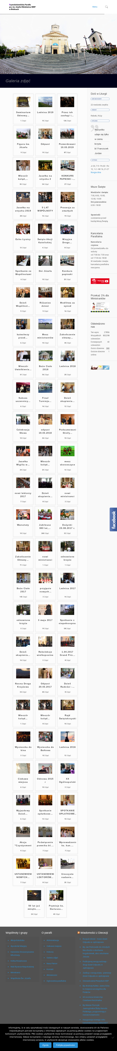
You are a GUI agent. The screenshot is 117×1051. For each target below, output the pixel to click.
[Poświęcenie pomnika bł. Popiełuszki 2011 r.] (45, 836)
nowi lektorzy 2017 (23, 495)
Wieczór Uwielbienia (23, 368)
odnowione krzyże (67, 558)
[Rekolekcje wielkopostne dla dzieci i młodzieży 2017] (45, 646)
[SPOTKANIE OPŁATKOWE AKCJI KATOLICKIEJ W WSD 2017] (67, 805)
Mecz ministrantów (45, 336)
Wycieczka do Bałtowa (45, 748)
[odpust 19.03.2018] (45, 424)
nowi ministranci (67, 495)
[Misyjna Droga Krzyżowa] (67, 233)
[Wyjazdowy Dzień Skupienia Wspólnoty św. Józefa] (23, 805)
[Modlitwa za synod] (67, 297)
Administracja (53, 940)
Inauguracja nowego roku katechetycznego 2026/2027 (95, 1021)
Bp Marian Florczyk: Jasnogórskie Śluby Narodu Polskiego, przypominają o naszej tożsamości (95, 1010)
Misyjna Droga (67, 241)
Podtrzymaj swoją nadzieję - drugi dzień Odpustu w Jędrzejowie (95, 964)
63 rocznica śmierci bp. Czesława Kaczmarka (93, 998)
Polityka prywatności (65, 1045)
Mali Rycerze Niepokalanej (22, 967)
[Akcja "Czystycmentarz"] (23, 836)
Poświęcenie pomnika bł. (45, 844)
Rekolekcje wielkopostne (45, 653)
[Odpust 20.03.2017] (45, 678)
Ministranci (15, 972)
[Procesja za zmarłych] (67, 201)
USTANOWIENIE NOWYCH (23, 875)
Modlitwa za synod (67, 304)
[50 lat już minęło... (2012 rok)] (34, 900)
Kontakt (50, 969)
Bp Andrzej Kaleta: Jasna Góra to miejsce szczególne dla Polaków (96, 989)
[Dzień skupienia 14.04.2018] (67, 392)
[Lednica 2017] (67, 582)
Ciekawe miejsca (23, 780)
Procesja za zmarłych (67, 209)
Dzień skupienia (67, 399)
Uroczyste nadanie (67, 875)
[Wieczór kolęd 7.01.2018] (45, 455)
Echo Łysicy (23, 239)
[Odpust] (45, 138)
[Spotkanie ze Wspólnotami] (23, 265)
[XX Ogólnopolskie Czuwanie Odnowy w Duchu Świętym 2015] (67, 773)
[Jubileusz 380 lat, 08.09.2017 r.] (45, 519)
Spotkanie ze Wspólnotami (23, 272)
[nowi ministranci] (67, 487)
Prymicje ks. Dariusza (56, 907)
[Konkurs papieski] (67, 265)
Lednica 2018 (67, 366)
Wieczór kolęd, (23, 177)
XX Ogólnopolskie (67, 780)
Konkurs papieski (67, 272)
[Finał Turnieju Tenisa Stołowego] (45, 392)
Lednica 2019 (45, 112)
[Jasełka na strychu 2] (45, 170)
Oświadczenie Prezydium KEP (96, 981)
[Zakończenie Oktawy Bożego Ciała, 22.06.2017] (23, 551)
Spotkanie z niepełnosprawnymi (67, 622)
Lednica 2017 (67, 588)
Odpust (45, 144)
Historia (50, 952)
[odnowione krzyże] (67, 551)
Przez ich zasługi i (67, 114)
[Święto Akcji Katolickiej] (45, 233)
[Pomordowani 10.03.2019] (67, 138)
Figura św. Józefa (23, 145)
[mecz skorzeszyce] (67, 455)
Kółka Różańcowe (19, 961)
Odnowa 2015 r (45, 780)
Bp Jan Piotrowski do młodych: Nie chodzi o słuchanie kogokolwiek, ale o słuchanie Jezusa (96, 952)
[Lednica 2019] (45, 106)
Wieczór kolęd (45, 463)
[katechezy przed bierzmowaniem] (23, 328)
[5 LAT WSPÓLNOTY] (45, 201)
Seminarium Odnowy (23, 114)
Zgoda (45, 1045)
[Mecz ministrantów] (45, 328)
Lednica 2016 (67, 747)
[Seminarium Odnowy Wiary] (23, 106)
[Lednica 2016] (67, 741)
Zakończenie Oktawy (23, 558)
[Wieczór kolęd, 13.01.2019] (23, 170)
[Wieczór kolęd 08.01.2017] (45, 709)
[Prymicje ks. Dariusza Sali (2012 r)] (56, 900)
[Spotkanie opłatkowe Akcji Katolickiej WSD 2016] (45, 805)
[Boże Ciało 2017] (23, 582)
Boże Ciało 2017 (23, 590)
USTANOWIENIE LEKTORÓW (45, 875)
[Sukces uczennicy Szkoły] (23, 392)
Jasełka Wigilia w (23, 463)
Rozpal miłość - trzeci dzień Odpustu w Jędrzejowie (95, 940)
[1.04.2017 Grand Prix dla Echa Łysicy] (67, 646)
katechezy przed (23, 336)
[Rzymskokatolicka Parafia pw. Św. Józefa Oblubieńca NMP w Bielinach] (22, 7)
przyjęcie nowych (45, 590)
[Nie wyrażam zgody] (113, 1037)
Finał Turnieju (45, 399)
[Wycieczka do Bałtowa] (46, 741)
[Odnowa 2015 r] (45, 773)
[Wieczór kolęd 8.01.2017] (23, 709)
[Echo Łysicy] (23, 233)
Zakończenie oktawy (67, 336)
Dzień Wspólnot (23, 304)
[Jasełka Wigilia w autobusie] (23, 455)
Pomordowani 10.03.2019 (67, 145)
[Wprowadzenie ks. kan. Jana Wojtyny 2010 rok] (67, 836)
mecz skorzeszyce (67, 463)
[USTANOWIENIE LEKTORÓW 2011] (45, 868)
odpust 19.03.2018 (45, 431)
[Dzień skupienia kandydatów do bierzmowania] (23, 646)
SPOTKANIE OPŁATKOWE (67, 812)
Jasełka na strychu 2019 (23, 209)
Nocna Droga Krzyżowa (23, 685)
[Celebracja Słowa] (23, 424)
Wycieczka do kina (23, 748)
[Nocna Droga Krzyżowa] (23, 678)
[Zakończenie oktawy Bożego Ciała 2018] (67, 328)
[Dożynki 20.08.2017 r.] (67, 519)
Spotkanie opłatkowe (45, 812)
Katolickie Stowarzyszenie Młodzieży (22, 953)
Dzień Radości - (67, 685)
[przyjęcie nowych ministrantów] (46, 582)
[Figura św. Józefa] (23, 138)
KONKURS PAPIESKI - (67, 177)
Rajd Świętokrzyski (67, 717)
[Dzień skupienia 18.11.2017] (45, 487)
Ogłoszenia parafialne (56, 981)
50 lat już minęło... (34, 907)
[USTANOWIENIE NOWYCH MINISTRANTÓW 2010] (23, 868)
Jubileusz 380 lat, (45, 526)
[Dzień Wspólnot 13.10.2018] (23, 297)
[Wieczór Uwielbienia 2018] (23, 360)
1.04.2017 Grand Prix (67, 653)
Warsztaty (23, 525)
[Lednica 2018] (67, 360)
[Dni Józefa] (45, 265)
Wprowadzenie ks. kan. (67, 844)
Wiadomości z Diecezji (94, 932)
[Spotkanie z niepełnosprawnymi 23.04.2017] (67, 614)
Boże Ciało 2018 (45, 368)
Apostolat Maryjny (19, 946)
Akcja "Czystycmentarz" (23, 844)
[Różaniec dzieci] (45, 297)
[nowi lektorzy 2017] (23, 487)
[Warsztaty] (23, 519)
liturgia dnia (96, 172)
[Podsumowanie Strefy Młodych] (67, 424)
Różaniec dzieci (45, 304)
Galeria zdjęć (52, 958)
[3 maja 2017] (45, 614)
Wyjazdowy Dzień (23, 812)
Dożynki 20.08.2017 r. (67, 526)
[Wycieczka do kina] (23, 741)
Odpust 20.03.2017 (45, 685)
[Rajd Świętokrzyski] (67, 709)
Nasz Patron (52, 963)
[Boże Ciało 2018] (46, 360)
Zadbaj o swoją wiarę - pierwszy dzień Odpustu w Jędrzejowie (97, 974)
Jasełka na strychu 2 (45, 177)
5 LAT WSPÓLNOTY (45, 209)
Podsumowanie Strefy (67, 431)
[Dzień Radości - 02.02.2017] (67, 678)
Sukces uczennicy (23, 399)
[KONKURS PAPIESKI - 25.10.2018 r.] (67, 170)
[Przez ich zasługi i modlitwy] (67, 106)
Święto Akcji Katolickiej (45, 241)
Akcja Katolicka (17, 940)
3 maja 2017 (45, 620)
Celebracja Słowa (23, 431)
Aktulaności (52, 975)
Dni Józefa (45, 271)
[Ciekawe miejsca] (23, 773)
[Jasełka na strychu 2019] (23, 201)
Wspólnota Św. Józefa (21, 978)
